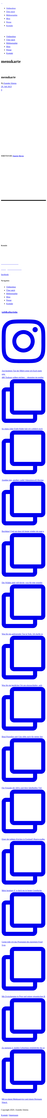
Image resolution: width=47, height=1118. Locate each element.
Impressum (13, 1115)
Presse (8, 300)
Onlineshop (11, 287)
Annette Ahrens (10, 83)
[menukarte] (8, 150)
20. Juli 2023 (6, 86)
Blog (8, 297)
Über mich (10, 290)
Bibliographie (11, 293)
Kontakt (9, 304)
